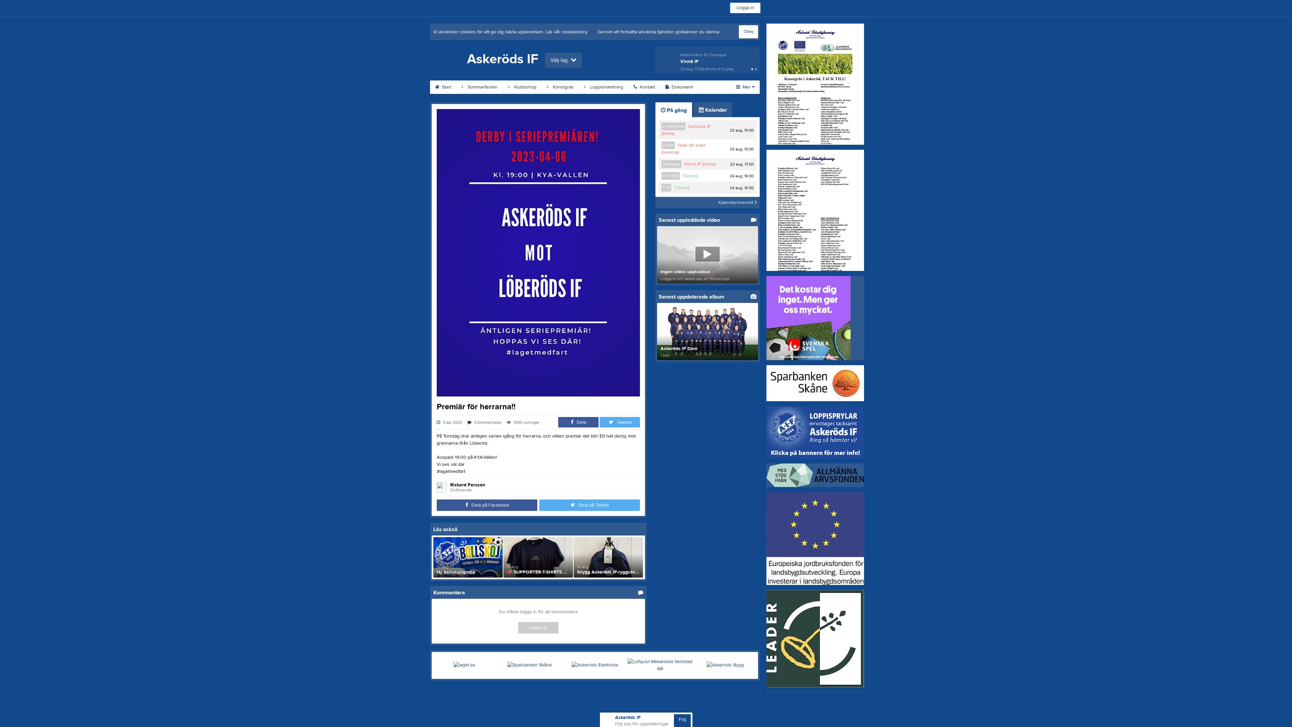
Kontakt (646, 87)
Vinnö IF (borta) (699, 164)
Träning (690, 176)
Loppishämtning (606, 87)
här (592, 32)
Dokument (681, 87)
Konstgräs (562, 87)
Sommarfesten (482, 87)
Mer (746, 87)
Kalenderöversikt (736, 203)
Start (445, 87)
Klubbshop (524, 87)
